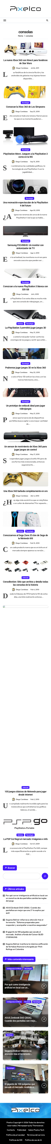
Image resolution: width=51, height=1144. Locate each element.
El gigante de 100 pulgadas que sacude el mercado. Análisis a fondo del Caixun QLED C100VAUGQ (24, 934)
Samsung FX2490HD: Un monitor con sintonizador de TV (25, 247)
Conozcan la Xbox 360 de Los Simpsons (25, 106)
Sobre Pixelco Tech (36, 1130)
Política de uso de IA (33, 1140)
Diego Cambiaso (22, 68)
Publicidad (21, 1130)
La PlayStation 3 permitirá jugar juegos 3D (25, 327)
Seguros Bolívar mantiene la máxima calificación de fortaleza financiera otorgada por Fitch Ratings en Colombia (27, 946)
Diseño (20, 198)
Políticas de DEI (15, 1140)
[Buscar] (45, 876)
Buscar (11, 867)
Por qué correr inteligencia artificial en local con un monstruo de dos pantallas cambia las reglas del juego (27, 898)
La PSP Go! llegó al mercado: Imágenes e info (25, 839)
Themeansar (37, 1125)
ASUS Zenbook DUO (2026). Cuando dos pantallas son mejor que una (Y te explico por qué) (25, 910)
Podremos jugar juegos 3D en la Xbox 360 (25, 367)
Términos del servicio (36, 1135)
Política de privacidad (15, 1135)
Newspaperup (24, 1125)
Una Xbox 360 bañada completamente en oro (25, 491)
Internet (25, 578)
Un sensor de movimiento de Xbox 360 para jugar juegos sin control (25, 448)
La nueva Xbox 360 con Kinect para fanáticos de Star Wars (25, 62)
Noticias (20, 324)
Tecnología (25, 103)
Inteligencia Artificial (14, 968)
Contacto (11, 1130)
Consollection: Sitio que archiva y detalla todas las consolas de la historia (25, 583)
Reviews (27, 1002)
